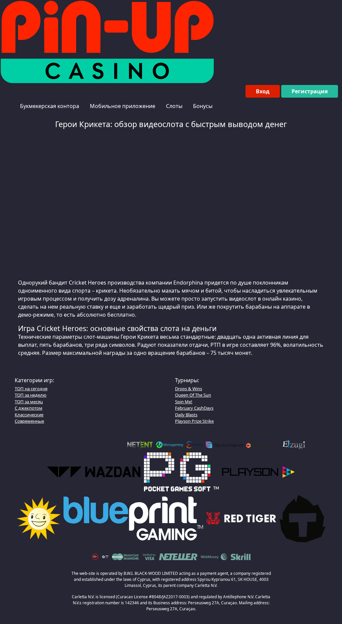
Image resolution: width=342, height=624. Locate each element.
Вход (263, 91)
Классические (29, 415)
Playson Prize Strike (194, 421)
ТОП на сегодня (31, 389)
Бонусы (202, 106)
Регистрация (310, 91)
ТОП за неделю (30, 395)
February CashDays (194, 408)
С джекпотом (28, 408)
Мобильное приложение (122, 106)
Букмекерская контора (49, 106)
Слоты (174, 106)
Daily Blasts (186, 415)
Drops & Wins (188, 389)
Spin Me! (183, 402)
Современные (29, 421)
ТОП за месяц (29, 402)
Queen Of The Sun (193, 395)
